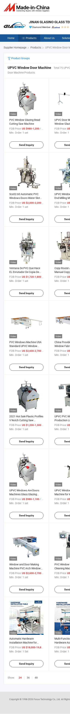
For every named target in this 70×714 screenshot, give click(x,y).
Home (10, 38)
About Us (49, 38)
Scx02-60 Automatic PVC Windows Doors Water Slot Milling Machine (24, 198)
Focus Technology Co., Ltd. (47, 699)
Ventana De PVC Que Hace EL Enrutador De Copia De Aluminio (24, 272)
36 (28, 677)
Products (31, 38)
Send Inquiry (26, 144)
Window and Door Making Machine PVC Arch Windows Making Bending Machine (25, 568)
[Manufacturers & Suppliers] (27, 7)
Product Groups (20, 58)
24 (20, 677)
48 (36, 677)
